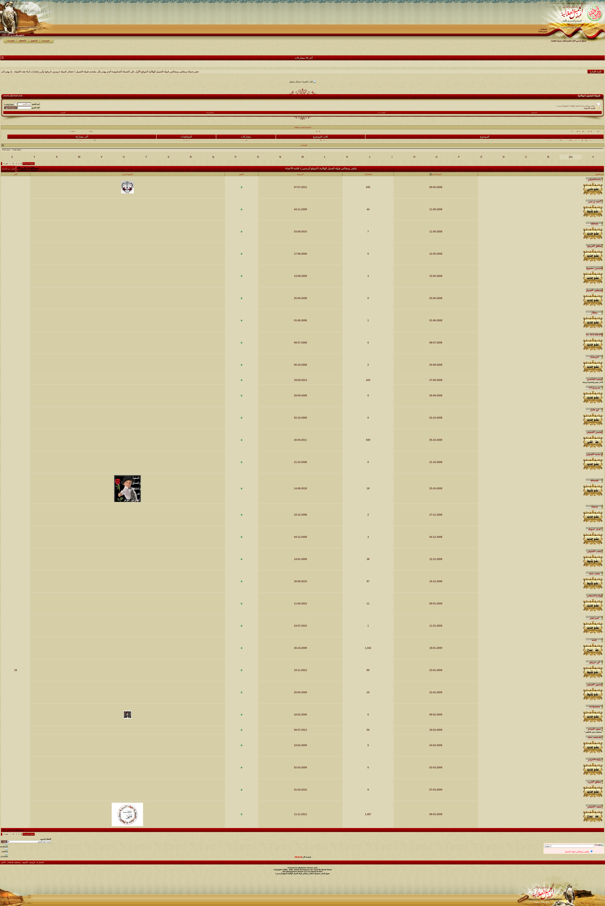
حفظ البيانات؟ (9, 105)
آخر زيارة (300, 174)
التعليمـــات (381, 112)
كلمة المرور (36, 108)
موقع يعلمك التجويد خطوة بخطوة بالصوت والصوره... (576, 138)
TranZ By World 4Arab (323, 870)
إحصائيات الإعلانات (13, 862)
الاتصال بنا (40, 862)
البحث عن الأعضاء (8, 169)
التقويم (62, 112)
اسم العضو (36, 104)
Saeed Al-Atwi (317, 871)
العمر (15, 174)
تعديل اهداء (6, 150)
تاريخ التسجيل (437, 174)
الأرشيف (25, 862)
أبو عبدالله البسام (321, 138)
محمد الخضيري (79, 138)
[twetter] (4, 851)
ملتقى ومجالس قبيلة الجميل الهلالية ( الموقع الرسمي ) (576, 106)
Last (5, 164)
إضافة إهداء (17, 150)
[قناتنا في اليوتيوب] (4, 856)
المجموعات (210, 112)
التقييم (241, 174)
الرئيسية (32, 862)
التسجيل (534, 112)
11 (13, 164)
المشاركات (368, 174)
